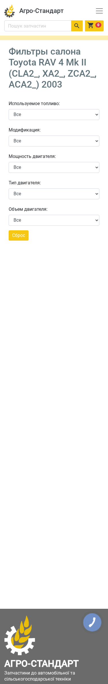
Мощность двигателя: (32, 156)
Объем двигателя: (28, 209)
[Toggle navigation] (99, 11)
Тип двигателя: (25, 183)
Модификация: (25, 130)
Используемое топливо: (34, 103)
